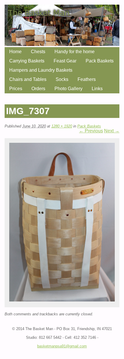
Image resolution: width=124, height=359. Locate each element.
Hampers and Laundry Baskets (40, 70)
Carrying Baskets (26, 60)
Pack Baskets (100, 60)
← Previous (91, 130)
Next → (111, 130)
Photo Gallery (68, 88)
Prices (15, 88)
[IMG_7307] (62, 299)
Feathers (87, 79)
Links (97, 88)
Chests (38, 51)
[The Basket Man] (62, 44)
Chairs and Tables (27, 79)
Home (15, 51)
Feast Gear (65, 60)
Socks (62, 79)
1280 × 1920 (61, 126)
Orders (38, 88)
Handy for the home (75, 51)
